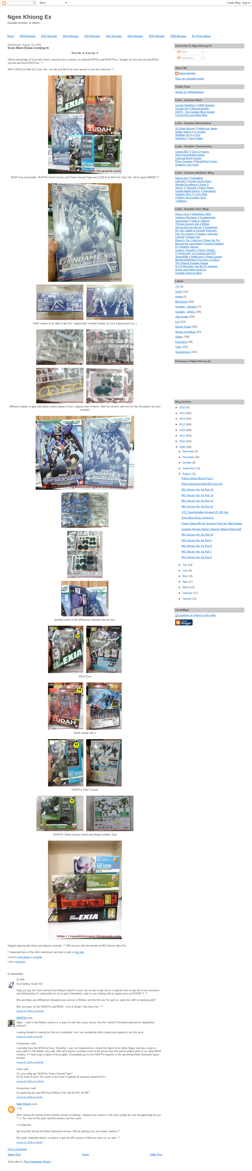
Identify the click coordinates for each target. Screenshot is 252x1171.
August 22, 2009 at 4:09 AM (29, 1097)
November (189, 457)
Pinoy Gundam (183, 161)
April (185, 581)
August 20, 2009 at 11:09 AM (30, 1062)
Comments (186, 58)
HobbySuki (197, 256)
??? (177, 286)
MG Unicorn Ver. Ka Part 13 (197, 495)
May (185, 576)
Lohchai (179, 236)
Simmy (179, 187)
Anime (179, 296)
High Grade (181, 316)
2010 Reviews (157, 36)
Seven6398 (181, 256)
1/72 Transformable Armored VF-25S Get (205, 512)
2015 (182, 413)
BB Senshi (181, 301)
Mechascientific (200, 108)
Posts (183, 51)
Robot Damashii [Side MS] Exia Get (202, 483)
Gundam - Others (185, 311)
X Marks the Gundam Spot (190, 197)
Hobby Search (183, 131)
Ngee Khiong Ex (29, 17)
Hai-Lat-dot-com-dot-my (188, 227)
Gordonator (211, 227)
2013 (182, 424)
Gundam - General (185, 306)
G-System (200, 131)
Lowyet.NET (182, 151)
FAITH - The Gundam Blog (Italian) (195, 111)
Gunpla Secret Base (199, 181)
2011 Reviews (135, 36)
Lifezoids (180, 181)
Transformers (182, 351)
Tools (178, 346)
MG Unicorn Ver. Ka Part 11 (197, 506)
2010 (182, 441)
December (189, 451)
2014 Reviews (71, 36)
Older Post (156, 1154)
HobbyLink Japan (207, 128)
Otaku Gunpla (214, 256)
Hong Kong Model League (190, 154)
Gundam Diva (183, 194)
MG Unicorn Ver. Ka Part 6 (197, 557)
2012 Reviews (114, 36)
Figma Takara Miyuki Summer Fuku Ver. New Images (212, 523)
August (187, 473)
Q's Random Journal (186, 246)
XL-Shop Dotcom (185, 128)
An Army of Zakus (209, 259)
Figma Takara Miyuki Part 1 (197, 478)
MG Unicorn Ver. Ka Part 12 (197, 500)
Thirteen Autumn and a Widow (192, 224)
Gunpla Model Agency (187, 191)
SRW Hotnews (206, 105)
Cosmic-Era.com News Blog (191, 115)
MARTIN (21, 1017)
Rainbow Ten (182, 135)
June (186, 570)
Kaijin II (204, 184)
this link (79, 952)
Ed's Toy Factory (185, 233)
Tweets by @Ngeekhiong (189, 92)
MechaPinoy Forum (206, 161)
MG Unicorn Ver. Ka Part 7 (197, 551)
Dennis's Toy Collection (188, 240)
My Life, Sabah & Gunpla (189, 230)
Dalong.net (181, 178)
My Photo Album (201, 36)
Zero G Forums (200, 151)
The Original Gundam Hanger (191, 263)
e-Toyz (196, 135)
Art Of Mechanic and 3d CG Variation (196, 266)
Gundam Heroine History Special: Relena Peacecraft (211, 529)
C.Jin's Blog (200, 194)
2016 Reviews (27, 36)
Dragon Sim (193, 236)
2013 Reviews (92, 36)
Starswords (209, 191)
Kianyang (211, 230)
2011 (182, 435)
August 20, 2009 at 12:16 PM (30, 1081)
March (186, 587)
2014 (182, 418)
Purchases (20, 962)
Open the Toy (212, 240)
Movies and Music (185, 331)
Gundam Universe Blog (188, 273)
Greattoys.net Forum (187, 164)
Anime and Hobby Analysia (190, 269)
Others (179, 336)
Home (10, 36)
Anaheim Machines (186, 217)
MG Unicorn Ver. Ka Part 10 (197, 534)
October (187, 462)
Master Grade (183, 326)
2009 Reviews (178, 36)
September (189, 468)
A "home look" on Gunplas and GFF (195, 253)
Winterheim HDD (201, 214)
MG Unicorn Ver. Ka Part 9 (197, 540)
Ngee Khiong (24, 957)
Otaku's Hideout (200, 220)
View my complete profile (189, 78)
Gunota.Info (182, 108)
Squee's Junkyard (207, 233)
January (187, 598)
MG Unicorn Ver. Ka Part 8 (197, 545)
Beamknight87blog (185, 259)
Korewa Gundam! (214, 243)
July (185, 564)
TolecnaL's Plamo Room (200, 187)
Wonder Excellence (186, 184)
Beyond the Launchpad (188, 243)
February (188, 593)
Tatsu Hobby (196, 138)
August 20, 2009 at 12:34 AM (30, 1011)
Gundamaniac (208, 217)
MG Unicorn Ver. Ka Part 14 (197, 489)
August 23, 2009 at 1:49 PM (29, 1142)
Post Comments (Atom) (37, 1161)
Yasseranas (182, 220)
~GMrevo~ (181, 200)
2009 (182, 447)
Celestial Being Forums (188, 158)
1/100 (178, 291)
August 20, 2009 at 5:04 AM (29, 1037)
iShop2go (180, 138)
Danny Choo (182, 214)
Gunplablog (196, 178)
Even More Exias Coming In (198, 517)
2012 (182, 430)
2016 (182, 407)
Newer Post (14, 1154)
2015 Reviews (49, 36)
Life (177, 321)
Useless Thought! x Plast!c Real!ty (195, 250)
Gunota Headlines (185, 105)
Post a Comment (17, 1149)
